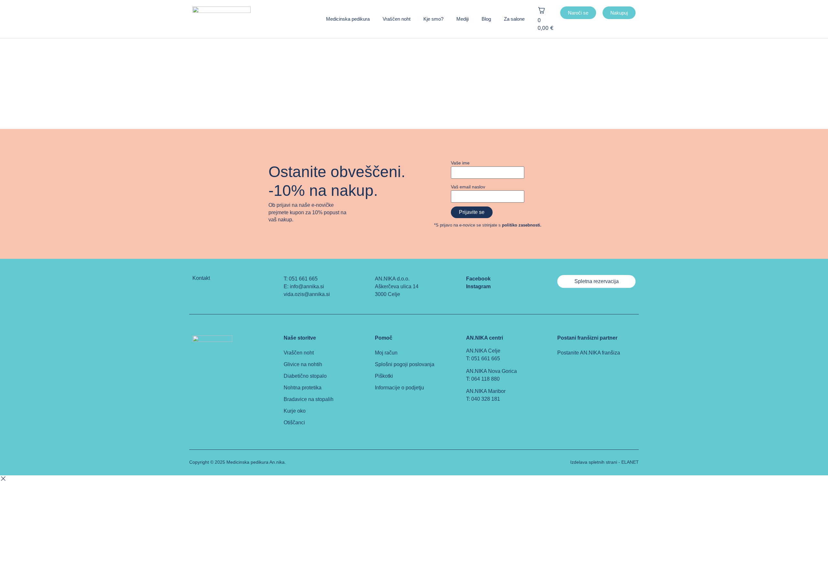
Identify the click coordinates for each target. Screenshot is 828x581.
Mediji (462, 19)
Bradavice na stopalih (308, 399)
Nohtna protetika (302, 387)
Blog (486, 19)
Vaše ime (460, 163)
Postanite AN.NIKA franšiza (588, 352)
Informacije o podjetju (399, 387)
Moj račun (386, 352)
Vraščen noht (396, 19)
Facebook (478, 278)
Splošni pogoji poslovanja (404, 364)
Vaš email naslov (468, 187)
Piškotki (384, 376)
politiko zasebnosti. (521, 225)
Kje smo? (433, 19)
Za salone (514, 19)
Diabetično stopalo (305, 376)
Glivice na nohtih (303, 364)
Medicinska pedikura (348, 19)
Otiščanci (294, 422)
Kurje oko (295, 411)
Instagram (478, 286)
